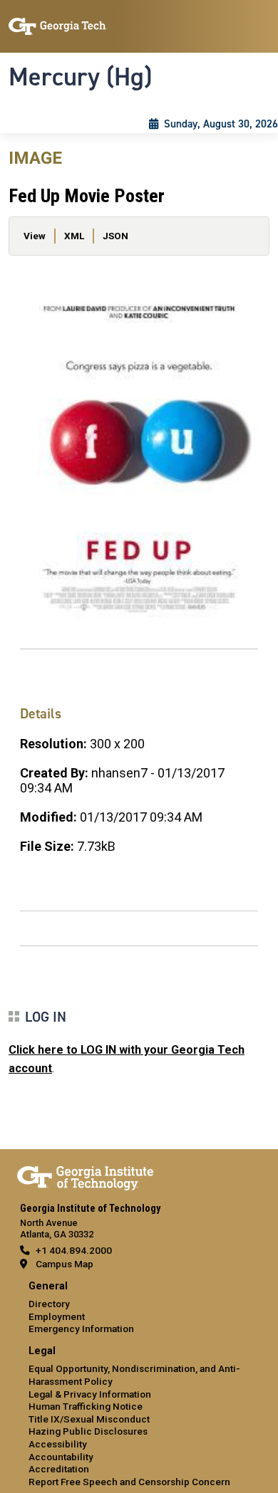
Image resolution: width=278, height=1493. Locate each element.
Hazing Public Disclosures (88, 1431)
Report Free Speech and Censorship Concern (129, 1481)
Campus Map (64, 1263)
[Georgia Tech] (85, 1175)
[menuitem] (139, 1308)
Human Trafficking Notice (86, 1406)
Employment (57, 1316)
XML (74, 235)
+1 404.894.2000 (74, 1250)
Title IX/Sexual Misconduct (89, 1419)
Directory (49, 1303)
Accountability (61, 1456)
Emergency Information (81, 1328)
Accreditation (59, 1468)
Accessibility (58, 1444)
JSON (115, 235)
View (35, 235)
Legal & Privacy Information (90, 1394)
